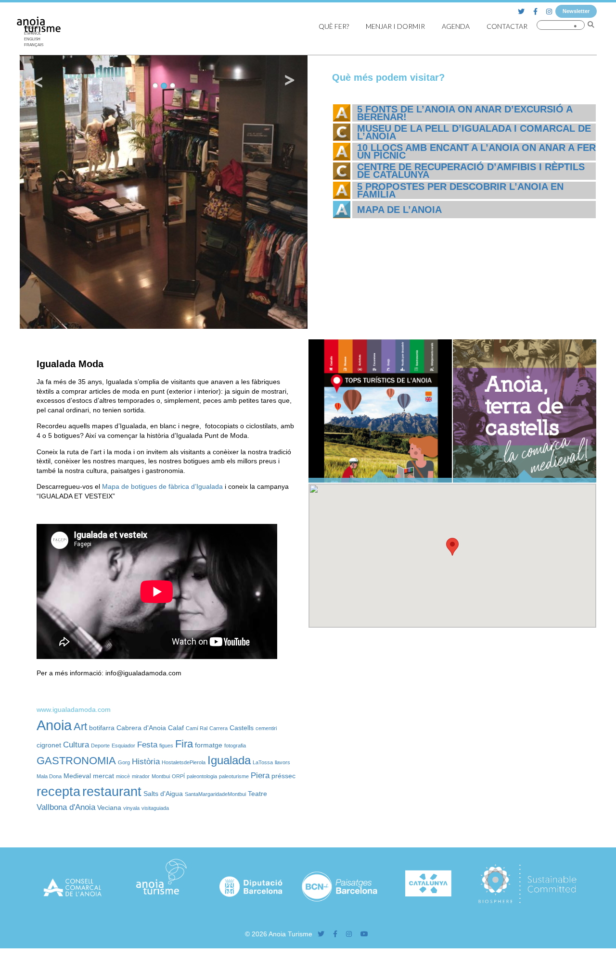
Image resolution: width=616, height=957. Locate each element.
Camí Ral (196, 728)
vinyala (131, 808)
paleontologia (202, 776)
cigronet (49, 745)
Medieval (77, 776)
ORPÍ (178, 776)
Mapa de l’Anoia (399, 209)
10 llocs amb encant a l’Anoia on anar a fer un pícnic (476, 151)
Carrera (218, 728)
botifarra (102, 728)
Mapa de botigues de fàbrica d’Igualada (162, 486)
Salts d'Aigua (163, 793)
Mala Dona (49, 776)
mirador (141, 776)
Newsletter (576, 11)
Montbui (161, 776)
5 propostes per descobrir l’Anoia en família (460, 190)
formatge (208, 745)
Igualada (229, 760)
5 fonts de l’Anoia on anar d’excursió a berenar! (464, 113)
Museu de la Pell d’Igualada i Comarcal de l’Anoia (474, 132)
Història (146, 761)
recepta (58, 791)
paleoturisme (234, 776)
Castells (242, 728)
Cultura (76, 744)
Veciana (109, 807)
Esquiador (123, 745)
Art (80, 727)
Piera (260, 775)
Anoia (54, 725)
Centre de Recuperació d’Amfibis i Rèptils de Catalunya (471, 171)
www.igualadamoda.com (74, 709)
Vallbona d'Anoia (66, 807)
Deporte (100, 745)
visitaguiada (155, 808)
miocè (123, 776)
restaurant (111, 791)
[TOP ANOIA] (380, 480)
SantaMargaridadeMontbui (215, 794)
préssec (283, 776)
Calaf (176, 728)
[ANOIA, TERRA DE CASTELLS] (524, 480)
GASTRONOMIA (76, 761)
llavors (282, 762)
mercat (103, 776)
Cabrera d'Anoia (141, 728)
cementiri (266, 728)
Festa (147, 744)
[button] (452, 547)
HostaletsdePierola (183, 762)
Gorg (124, 762)
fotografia (235, 745)
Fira (184, 744)
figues (166, 745)
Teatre (257, 793)
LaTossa (263, 762)
